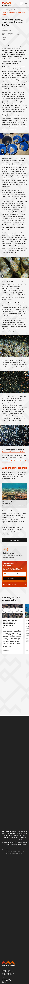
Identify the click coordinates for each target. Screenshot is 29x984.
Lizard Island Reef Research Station (13, 452)
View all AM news (11, 584)
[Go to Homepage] (14, 963)
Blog (8, 10)
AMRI (13, 10)
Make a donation (14, 540)
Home (3, 10)
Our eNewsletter (13, 574)
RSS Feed (11, 578)
